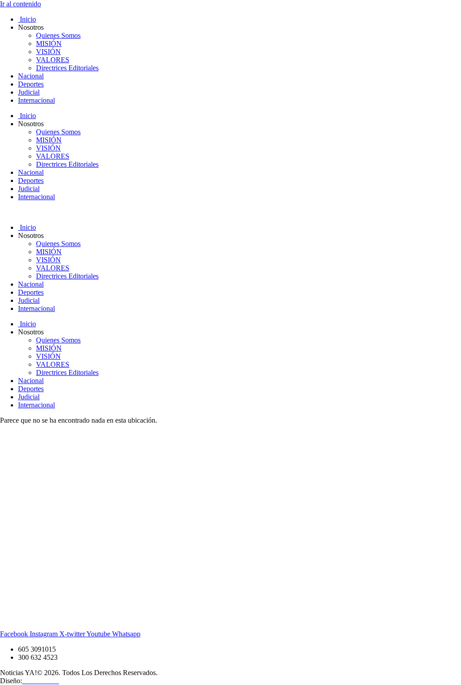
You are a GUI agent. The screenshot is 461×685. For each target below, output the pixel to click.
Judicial (29, 92)
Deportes (31, 84)
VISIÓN (48, 51)
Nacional (31, 76)
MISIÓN (49, 43)
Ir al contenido (20, 4)
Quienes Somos (58, 35)
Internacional (36, 100)
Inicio (27, 19)
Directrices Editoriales (67, 68)
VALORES (52, 60)
